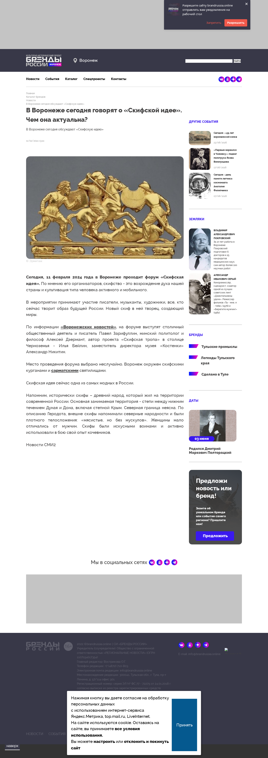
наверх (12, 746)
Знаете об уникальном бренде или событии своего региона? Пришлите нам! (211, 516)
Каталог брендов (35, 97)
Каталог (71, 79)
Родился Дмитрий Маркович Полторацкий (210, 451)
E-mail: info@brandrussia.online (199, 654)
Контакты (118, 79)
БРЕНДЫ (196, 335)
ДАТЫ (193, 400)
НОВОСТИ (34, 734)
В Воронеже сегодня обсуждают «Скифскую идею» (55, 104)
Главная (30, 93)
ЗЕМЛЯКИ (196, 219)
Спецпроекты (94, 79)
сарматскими (64, 370)
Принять (184, 725)
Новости (32, 79)
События (52, 79)
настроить (104, 741)
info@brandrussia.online (136, 670)
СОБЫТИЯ (57, 734)
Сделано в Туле (215, 374)
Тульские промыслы (219, 347)
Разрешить (235, 23)
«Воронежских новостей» (88, 327)
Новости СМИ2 (41, 444)
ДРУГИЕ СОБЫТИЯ (203, 122)
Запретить (213, 23)
